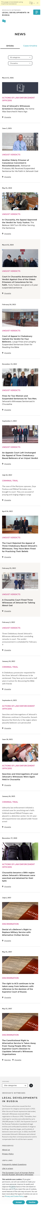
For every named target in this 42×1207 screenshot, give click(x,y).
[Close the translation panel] (37, 3)
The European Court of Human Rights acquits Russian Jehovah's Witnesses (18, 1174)
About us (6, 1150)
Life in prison (7, 1168)
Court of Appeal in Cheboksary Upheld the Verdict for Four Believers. (19, 341)
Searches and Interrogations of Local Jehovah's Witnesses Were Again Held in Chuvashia (20, 777)
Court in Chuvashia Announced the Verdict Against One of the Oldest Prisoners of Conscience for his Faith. (20, 282)
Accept (19, 1202)
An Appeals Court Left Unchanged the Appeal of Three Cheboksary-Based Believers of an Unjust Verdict (20, 455)
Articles (10, 46)
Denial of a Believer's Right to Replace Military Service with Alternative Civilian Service (16, 932)
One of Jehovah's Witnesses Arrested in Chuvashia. (18, 109)
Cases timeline (30, 46)
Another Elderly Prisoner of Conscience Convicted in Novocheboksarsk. (20, 165)
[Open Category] (31, 1086)
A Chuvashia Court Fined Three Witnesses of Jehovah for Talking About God (18, 603)
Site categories (10, 1085)
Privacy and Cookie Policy (14, 1196)
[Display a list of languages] (32, 3)
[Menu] (36, 12)
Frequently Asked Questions (14, 1164)
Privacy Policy (8, 1154)
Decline (32, 1202)
